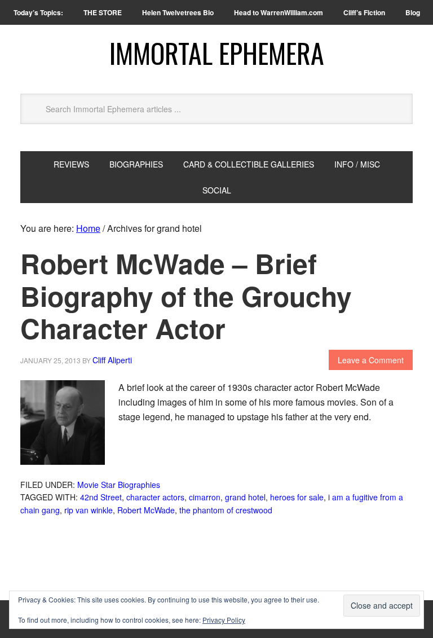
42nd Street (101, 497)
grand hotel (245, 497)
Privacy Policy (223, 619)
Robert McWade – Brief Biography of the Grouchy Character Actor (186, 295)
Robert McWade (146, 510)
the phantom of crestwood (225, 510)
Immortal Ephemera (216, 53)
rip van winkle (88, 510)
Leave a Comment (371, 360)
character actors (155, 497)
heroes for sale (297, 497)
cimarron (204, 497)
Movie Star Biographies (118, 484)
